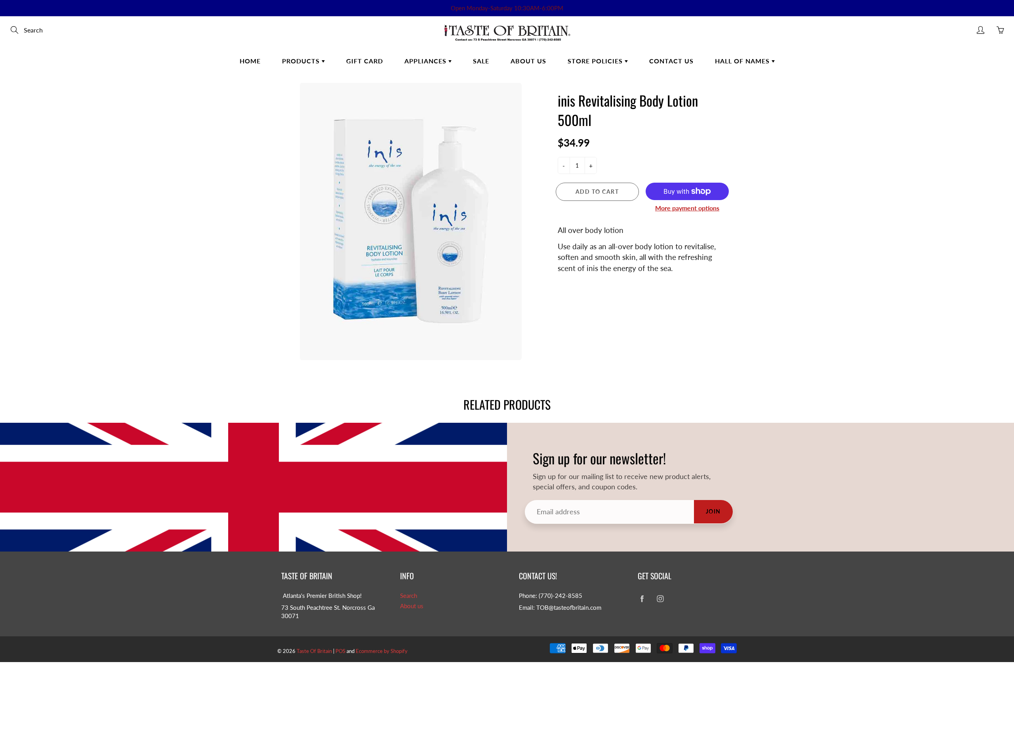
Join (713, 511)
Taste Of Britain (315, 651)
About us (411, 606)
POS (340, 651)
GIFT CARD (364, 61)
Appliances (426, 61)
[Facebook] (642, 599)
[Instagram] (660, 599)
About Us (528, 61)
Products (302, 61)
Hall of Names (743, 61)
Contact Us (671, 61)
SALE (481, 61)
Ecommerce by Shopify (382, 651)
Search (408, 595)
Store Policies (596, 61)
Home (250, 61)
